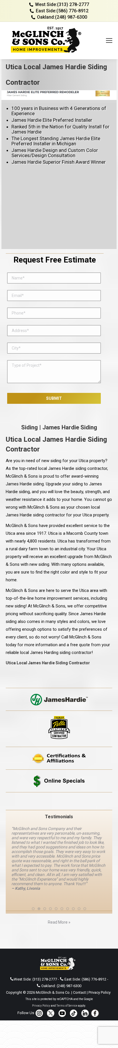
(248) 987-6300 (71, 17)
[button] (33, 908)
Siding (29, 427)
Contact (79, 992)
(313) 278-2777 (73, 4)
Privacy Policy (99, 992)
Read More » (59, 922)
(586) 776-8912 (72, 10)
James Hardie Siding (69, 427)
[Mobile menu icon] (109, 40)
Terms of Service (66, 1005)
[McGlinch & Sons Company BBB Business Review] (59, 801)
